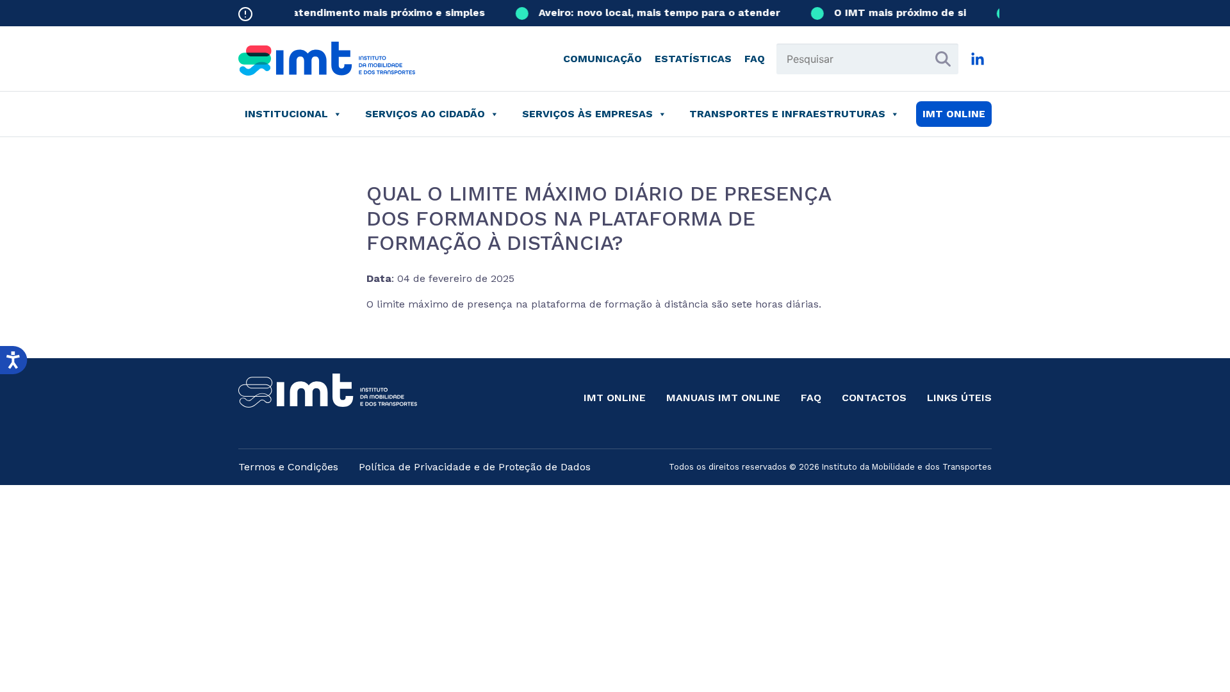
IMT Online (615, 397)
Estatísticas (693, 59)
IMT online (953, 114)
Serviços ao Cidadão (425, 114)
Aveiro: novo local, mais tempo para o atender (652, 12)
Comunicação (602, 59)
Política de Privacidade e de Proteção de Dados (475, 467)
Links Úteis (959, 397)
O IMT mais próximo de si (893, 12)
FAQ (754, 59)
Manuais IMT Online (723, 397)
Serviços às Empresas (587, 114)
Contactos (874, 397)
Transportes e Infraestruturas (787, 114)
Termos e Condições (288, 467)
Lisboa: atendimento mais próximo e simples (361, 12)
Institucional (286, 114)
